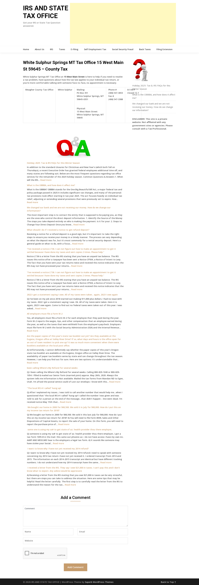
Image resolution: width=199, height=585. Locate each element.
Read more (45, 180)
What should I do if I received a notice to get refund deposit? (58, 229)
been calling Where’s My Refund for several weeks (52, 367)
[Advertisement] (123, 23)
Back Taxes (145, 49)
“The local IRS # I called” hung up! (44, 388)
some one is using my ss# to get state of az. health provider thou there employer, (69, 429)
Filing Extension (164, 49)
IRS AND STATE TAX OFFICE (45, 12)
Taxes (62, 49)
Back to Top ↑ (168, 581)
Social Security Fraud (122, 49)
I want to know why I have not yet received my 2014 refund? (58, 448)
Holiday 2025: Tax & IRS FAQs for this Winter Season (53, 163)
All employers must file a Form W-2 (44, 313)
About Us (39, 49)
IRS (51, 49)
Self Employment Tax (95, 49)
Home (26, 49)
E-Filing (74, 49)
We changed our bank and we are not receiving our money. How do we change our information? (152, 107)
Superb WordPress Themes (99, 581)
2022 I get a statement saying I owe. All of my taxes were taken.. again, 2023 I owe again (72, 294)
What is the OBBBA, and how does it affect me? (51, 185)
